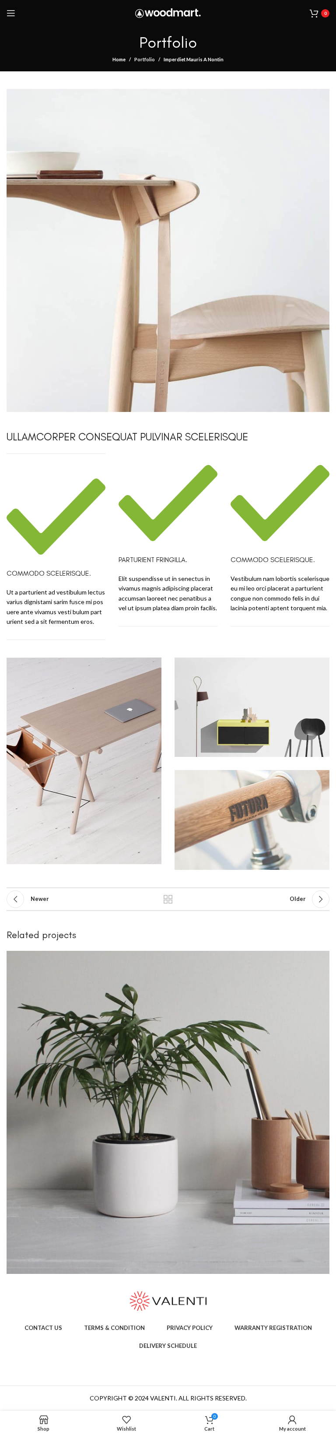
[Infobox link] (56, 547)
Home (119, 59)
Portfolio (144, 59)
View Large (321, 958)
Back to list (168, 899)
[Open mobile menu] (11, 13)
